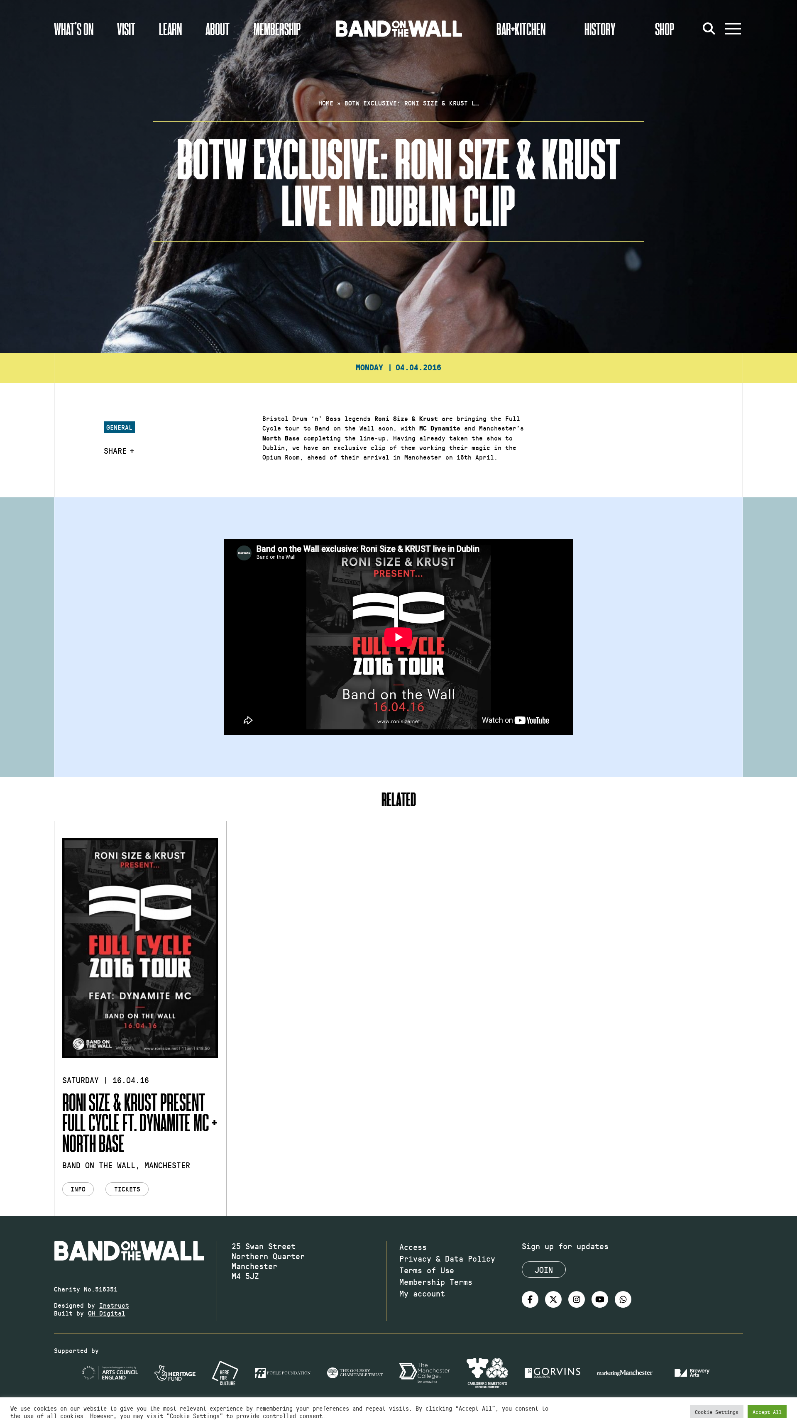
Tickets (127, 1188)
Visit (126, 29)
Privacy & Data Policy (447, 1258)
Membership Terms (435, 1281)
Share (115, 450)
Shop (665, 29)
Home (325, 102)
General (119, 427)
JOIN (544, 1269)
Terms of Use (426, 1270)
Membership (277, 29)
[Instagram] (576, 1299)
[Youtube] (600, 1299)
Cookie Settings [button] (716, 1411)
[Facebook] (530, 1299)
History (600, 29)
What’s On (73, 29)
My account (422, 1293)
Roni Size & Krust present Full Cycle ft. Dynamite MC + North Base (139, 1122)
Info (78, 1188)
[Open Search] (709, 29)
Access (413, 1246)
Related (398, 799)
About (217, 29)
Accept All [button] (767, 1411)
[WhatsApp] (623, 1299)
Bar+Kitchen (520, 29)
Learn (170, 29)
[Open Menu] (733, 29)
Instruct (114, 1305)
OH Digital (106, 1313)
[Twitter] (553, 1299)
